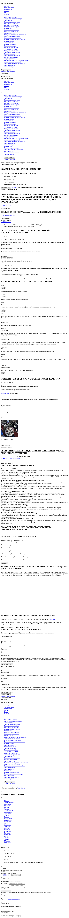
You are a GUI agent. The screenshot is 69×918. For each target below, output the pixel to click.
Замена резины (8, 20)
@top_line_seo (21, 788)
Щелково (7, 841)
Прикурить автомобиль (11, 23)
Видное (6, 807)
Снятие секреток (9, 33)
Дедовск (6, 809)
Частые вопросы (9, 7)
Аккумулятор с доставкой (12, 140)
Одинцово (7, 831)
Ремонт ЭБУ (8, 146)
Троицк (6, 837)
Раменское (7, 834)
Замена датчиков (9, 54)
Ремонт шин (8, 28)
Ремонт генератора (10, 44)
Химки (6, 839)
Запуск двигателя (9, 59)
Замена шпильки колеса (11, 153)
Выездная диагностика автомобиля (15, 34)
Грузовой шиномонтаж (11, 57)
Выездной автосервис (11, 50)
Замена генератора (10, 46)
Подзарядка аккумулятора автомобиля (16, 60)
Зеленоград (7, 815)
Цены (6, 12)
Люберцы (7, 826)
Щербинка (7, 842)
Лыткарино (7, 825)
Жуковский (7, 813)
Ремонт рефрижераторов (11, 148)
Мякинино (7, 821)
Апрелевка (7, 804)
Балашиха (7, 805)
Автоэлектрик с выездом (12, 36)
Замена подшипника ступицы (13, 149)
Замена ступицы (9, 154)
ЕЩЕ (2, 373)
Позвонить (15, 187)
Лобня (6, 823)
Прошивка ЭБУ (9, 151)
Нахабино (7, 829)
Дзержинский (8, 810)
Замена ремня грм (9, 65)
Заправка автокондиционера (13, 18)
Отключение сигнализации (12, 38)
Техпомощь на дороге (11, 49)
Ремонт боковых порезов (12, 26)
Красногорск (8, 820)
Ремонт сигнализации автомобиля (14, 39)
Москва (6, 801)
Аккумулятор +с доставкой (12, 62)
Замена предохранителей (12, 52)
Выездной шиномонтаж (8, 71)
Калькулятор (8, 9)
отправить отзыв (5, 891)
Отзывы (6, 14)
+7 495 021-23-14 (9, 159)
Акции (6, 11)
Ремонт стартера (9, 41)
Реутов (6, 836)
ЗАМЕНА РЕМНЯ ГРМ (8, 215)
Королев (6, 817)
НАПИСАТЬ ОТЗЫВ (6, 664)
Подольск (7, 833)
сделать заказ (16, 875)
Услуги (6, 6)
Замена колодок (9, 67)
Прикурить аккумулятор (11, 25)
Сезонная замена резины (11, 30)
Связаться (52, 619)
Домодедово (8, 812)
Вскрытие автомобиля (11, 47)
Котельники (8, 818)
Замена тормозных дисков (12, 22)
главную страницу (13, 899)
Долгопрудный (9, 802)
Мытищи (7, 828)
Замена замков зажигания (12, 55)
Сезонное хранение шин (11, 31)
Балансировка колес (10, 17)
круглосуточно (10, 458)
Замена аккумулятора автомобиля (14, 63)
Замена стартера (9, 42)
